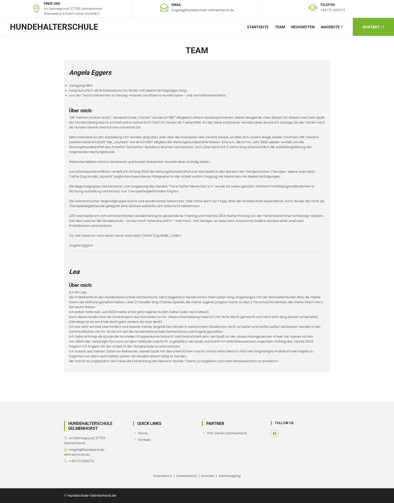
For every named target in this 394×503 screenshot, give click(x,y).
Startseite (258, 27)
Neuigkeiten (303, 27)
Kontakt (371, 27)
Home (143, 433)
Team (280, 27)
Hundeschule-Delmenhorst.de (92, 495)
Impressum (163, 475)
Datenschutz (186, 475)
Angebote (330, 27)
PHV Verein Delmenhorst (227, 433)
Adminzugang (230, 475)
